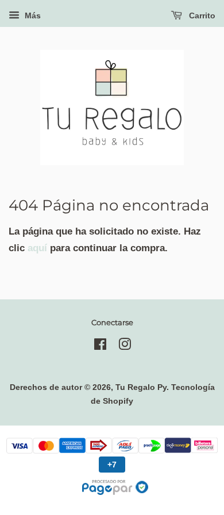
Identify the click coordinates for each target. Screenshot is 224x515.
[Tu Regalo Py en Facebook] (100, 346)
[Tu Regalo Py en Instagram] (124, 346)
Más (31, 15)
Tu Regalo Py (141, 387)
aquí (37, 248)
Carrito (201, 15)
